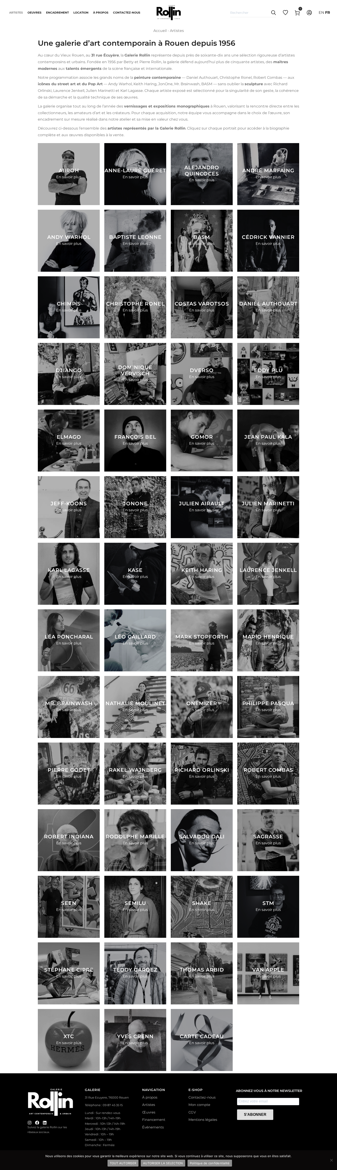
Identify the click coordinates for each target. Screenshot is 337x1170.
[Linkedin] (45, 1123)
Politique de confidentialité (210, 1163)
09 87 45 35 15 (113, 1105)
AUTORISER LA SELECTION (163, 1163)
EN (321, 12)
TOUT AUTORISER (123, 1163)
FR (327, 12)
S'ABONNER (255, 1114)
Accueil (160, 30)
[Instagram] (30, 1123)
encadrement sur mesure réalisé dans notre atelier (84, 119)
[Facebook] (37, 1123)
